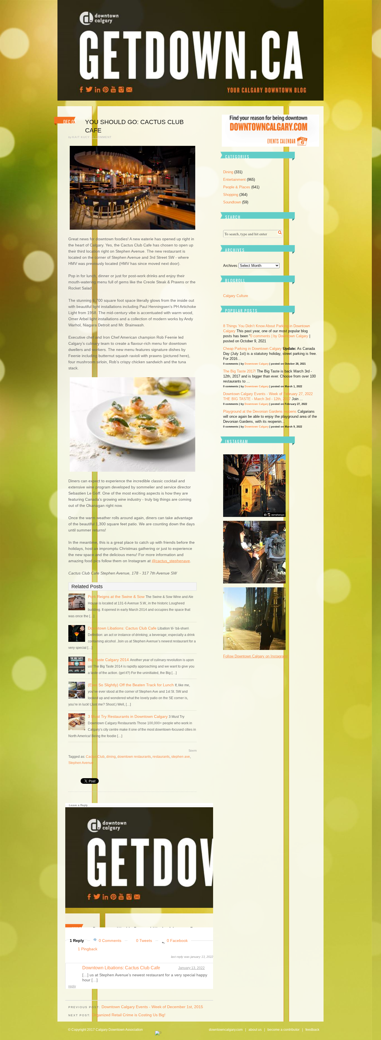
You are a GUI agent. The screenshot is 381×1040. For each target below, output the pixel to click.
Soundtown (232, 202)
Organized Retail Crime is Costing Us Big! (128, 1015)
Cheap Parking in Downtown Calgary (252, 348)
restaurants (161, 757)
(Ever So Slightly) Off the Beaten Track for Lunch (131, 685)
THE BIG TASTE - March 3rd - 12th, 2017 (257, 399)
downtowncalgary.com (226, 1030)
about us (255, 1030)
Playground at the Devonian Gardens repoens (259, 411)
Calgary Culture (235, 296)
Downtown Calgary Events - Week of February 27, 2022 (268, 394)
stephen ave (180, 757)
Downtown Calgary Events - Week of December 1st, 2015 (152, 1007)
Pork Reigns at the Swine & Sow (117, 596)
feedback (312, 1030)
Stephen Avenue (80, 763)
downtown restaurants (134, 757)
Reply (72, 986)
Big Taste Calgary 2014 (108, 659)
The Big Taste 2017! (239, 371)
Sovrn (193, 750)
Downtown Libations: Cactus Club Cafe (122, 628)
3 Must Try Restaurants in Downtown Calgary (128, 716)
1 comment (102, 137)
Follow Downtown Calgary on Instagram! (255, 656)
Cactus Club (95, 757)
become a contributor (283, 1030)
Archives (230, 265)
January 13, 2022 (191, 968)
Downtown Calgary (293, 336)
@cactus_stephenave (171, 561)
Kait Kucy (81, 137)
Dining (228, 172)
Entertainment (234, 179)
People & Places (236, 187)
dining (111, 757)
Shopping (230, 195)
